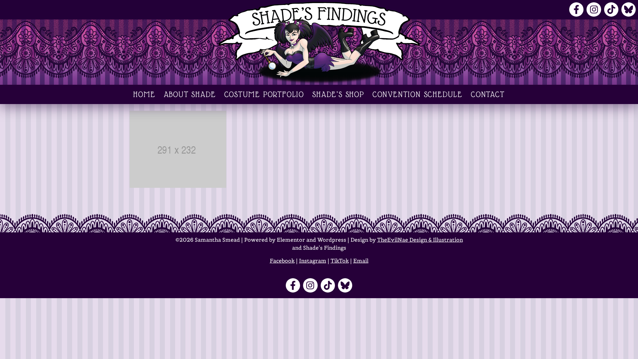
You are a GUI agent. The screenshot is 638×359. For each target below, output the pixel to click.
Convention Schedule (417, 94)
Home (144, 94)
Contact (488, 94)
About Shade (190, 94)
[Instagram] (593, 9)
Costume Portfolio (264, 94)
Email (361, 260)
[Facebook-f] (576, 9)
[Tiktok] (611, 9)
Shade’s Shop (338, 94)
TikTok (340, 260)
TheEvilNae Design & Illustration (420, 239)
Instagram (312, 260)
